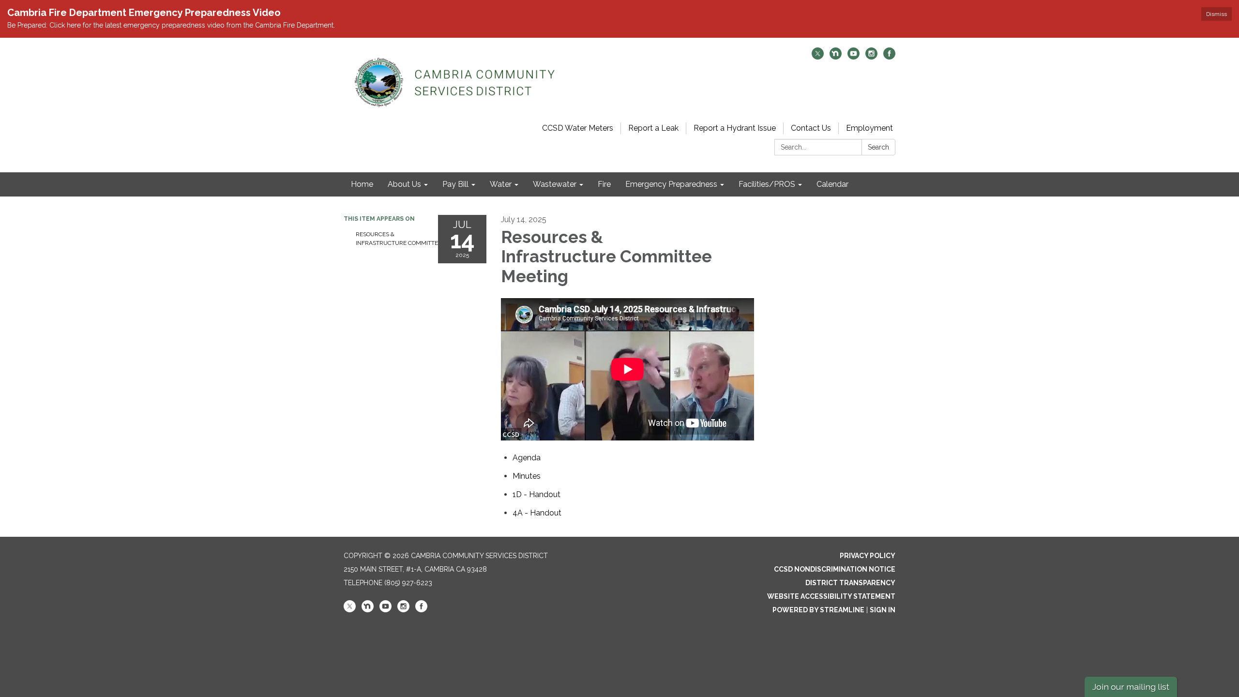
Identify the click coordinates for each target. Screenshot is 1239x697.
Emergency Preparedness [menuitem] (671, 184)
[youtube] (853, 56)
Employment (869, 128)
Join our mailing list (1130, 687)
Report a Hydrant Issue (735, 128)
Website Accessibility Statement (831, 596)
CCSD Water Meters (577, 128)
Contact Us (811, 128)
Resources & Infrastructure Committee (389, 238)
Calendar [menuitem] (832, 184)
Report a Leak (653, 128)
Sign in (882, 610)
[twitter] (818, 56)
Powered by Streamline (818, 610)
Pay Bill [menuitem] (455, 184)
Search (878, 147)
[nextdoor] (836, 56)
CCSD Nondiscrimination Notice (834, 569)
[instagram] (871, 56)
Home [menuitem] (362, 184)
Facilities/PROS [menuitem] (767, 184)
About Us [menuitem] (404, 184)
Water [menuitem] (501, 184)
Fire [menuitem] (604, 184)
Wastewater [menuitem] (554, 184)
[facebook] (889, 56)
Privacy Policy (867, 556)
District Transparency (850, 583)
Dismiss (1216, 14)
